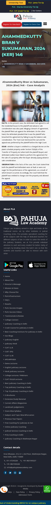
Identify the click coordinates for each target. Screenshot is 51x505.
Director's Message (13, 284)
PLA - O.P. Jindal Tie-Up (19, 11)
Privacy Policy (34, 492)
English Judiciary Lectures (15, 367)
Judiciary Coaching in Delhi (16, 324)
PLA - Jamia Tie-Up (36, 2)
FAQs (10, 492)
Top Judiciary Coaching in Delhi (18, 387)
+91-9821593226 (13, 464)
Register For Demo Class (32, 24)
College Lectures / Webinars (16, 375)
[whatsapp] (47, 488)
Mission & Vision (11, 288)
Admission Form (25, 495)
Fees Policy (20, 492)
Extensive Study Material (15, 399)
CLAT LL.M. (9, 355)
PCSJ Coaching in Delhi (14, 435)
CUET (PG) (9, 351)
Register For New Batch (11, 24)
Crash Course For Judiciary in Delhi (19, 328)
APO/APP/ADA (10, 359)
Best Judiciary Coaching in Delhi (18, 383)
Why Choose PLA (11, 292)
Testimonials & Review (14, 316)
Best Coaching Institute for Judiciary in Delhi (23, 332)
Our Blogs (9, 336)
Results (8, 304)
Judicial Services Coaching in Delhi (19, 431)
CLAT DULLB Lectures (13, 379)
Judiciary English (12, 340)
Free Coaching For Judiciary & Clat (19, 423)
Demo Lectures (11, 363)
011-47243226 (12, 461)
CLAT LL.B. (9, 347)
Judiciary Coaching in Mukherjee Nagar (21, 439)
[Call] (4, 489)
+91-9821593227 (29, 461)
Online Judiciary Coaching (15, 427)
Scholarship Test (15, 2)
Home (4, 61)
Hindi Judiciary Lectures (14, 371)
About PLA (9, 280)
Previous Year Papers (13, 419)
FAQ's (7, 300)
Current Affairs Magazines (16, 403)
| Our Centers (36, 11)
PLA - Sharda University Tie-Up (25, 7)
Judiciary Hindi (11, 343)
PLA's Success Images (13, 308)
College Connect (11, 320)
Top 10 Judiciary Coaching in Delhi (19, 391)
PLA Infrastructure (12, 296)
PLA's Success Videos (13, 312)
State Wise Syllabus (13, 411)
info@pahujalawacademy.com (19, 467)
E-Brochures (10, 395)
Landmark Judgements (14, 407)
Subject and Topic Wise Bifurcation (19, 415)
